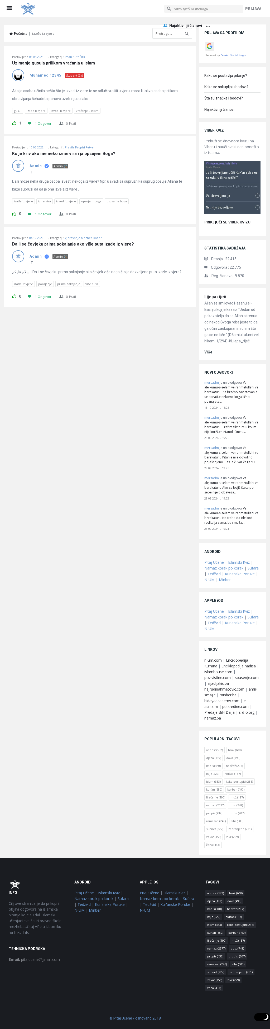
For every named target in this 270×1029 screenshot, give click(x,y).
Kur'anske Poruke (240, 573)
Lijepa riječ (215, 296)
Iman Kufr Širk (75, 57)
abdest (214, 750)
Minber (225, 579)
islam (213, 781)
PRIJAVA (253, 9)
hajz (212, 774)
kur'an (214, 789)
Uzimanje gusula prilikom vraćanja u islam (53, 63)
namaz (215, 805)
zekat (213, 837)
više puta (91, 284)
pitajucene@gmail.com (34, 959)
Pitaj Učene (214, 562)
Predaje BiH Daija (219, 712)
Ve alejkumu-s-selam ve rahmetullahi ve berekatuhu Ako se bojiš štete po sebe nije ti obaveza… (231, 485)
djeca (213, 758)
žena (213, 845)
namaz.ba (212, 718)
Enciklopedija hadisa (238, 665)
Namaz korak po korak (223, 568)
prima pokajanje (68, 284)
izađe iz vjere (36, 111)
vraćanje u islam (87, 111)
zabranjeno (240, 829)
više (208, 352)
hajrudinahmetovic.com (224, 689)
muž (237, 797)
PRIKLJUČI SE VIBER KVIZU (227, 221)
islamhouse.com (218, 671)
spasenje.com (247, 677)
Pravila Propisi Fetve (79, 147)
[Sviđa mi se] (14, 122)
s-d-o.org (246, 712)
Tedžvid (214, 573)
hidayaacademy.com (221, 700)
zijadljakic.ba (218, 683)
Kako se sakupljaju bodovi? (226, 87)
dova (233, 758)
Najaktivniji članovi (185, 25)
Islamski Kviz (239, 562)
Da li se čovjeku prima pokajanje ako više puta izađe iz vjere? (73, 244)
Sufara (253, 568)
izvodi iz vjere (61, 111)
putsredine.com (235, 706)
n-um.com (213, 660)
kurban (235, 789)
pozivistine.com (217, 677)
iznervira (44, 201)
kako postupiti (239, 781)
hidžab (232, 774)
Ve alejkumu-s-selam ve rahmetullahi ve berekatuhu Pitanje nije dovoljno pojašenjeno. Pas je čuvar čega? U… (231, 455)
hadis (213, 766)
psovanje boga (117, 201)
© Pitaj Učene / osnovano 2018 (135, 1018)
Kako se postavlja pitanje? (225, 75)
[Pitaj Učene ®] (45, 8)
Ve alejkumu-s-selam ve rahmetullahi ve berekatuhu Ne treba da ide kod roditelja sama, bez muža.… (231, 515)
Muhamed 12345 (45, 75)
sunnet (214, 829)
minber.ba (228, 694)
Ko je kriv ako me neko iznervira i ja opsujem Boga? (63, 154)
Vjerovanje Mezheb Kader (83, 238)
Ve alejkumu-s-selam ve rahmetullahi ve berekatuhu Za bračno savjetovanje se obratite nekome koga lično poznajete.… (231, 392)
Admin (36, 166)
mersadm (211, 382)
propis (214, 813)
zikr (232, 837)
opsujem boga (91, 201)
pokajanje (45, 284)
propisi (236, 813)
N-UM (209, 579)
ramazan (216, 821)
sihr (237, 821)
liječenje (215, 797)
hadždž (234, 766)
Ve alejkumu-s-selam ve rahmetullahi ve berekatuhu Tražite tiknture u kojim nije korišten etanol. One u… (231, 424)
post (236, 805)
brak (235, 750)
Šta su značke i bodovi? (223, 98)
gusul (17, 111)
